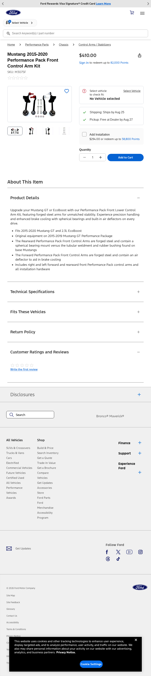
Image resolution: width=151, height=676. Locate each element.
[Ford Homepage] (140, 587)
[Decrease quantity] (84, 157)
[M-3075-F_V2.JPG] (31, 131)
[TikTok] (118, 559)
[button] (48, 441)
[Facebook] (108, 552)
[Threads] (108, 559)
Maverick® (116, 416)
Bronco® (102, 416)
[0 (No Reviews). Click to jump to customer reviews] (39, 78)
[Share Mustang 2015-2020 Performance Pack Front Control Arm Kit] (140, 55)
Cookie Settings (91, 664)
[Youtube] (129, 552)
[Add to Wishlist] (66, 91)
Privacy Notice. (66, 652)
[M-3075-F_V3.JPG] (47, 131)
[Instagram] (140, 552)
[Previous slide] (3, 3)
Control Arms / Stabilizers (95, 44)
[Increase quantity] (100, 157)
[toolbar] (75, 3)
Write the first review (24, 369)
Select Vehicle (132, 91)
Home (11, 44)
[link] (10, 595)
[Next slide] (148, 3)
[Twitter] (118, 552)
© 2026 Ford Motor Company (20, 588)
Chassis (63, 44)
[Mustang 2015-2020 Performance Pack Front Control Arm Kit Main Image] (14, 131)
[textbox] (30, 415)
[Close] (136, 643)
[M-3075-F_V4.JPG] (64, 131)
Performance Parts (37, 44)
